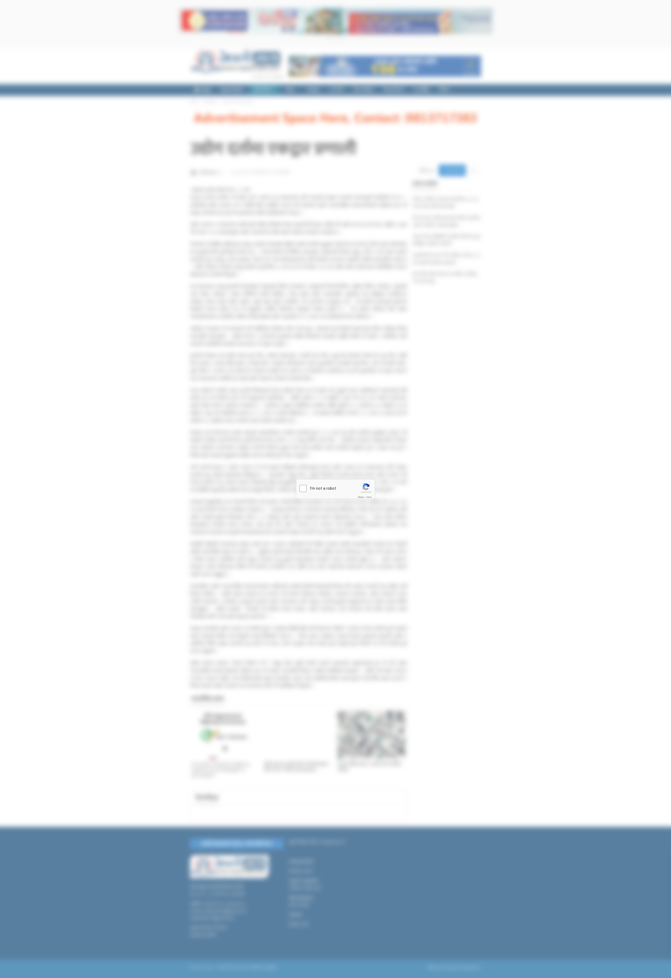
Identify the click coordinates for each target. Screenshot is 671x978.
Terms (369, 497)
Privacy (361, 497)
